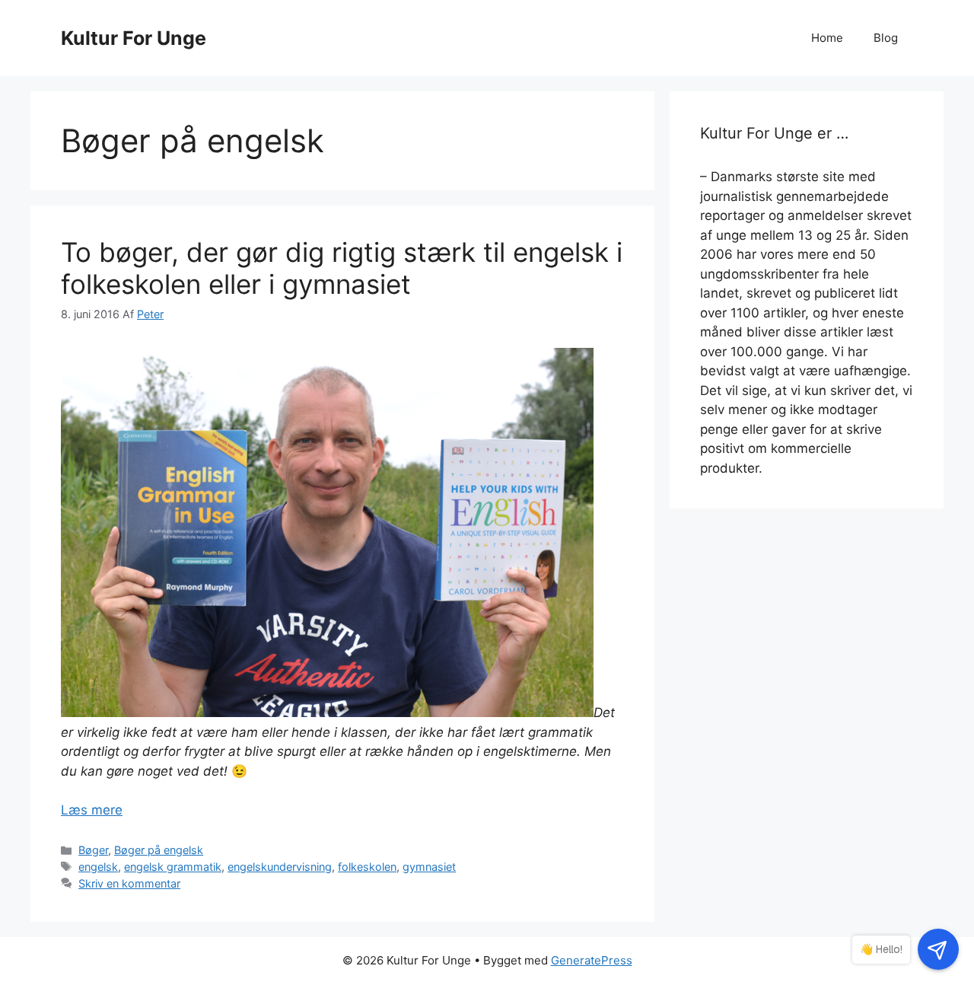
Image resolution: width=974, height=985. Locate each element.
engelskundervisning (280, 866)
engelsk (98, 866)
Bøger (93, 849)
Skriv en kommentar (129, 883)
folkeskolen (367, 866)
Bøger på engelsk (158, 849)
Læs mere (92, 810)
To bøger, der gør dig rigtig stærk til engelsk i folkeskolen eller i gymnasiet (341, 268)
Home (827, 37)
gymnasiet (429, 866)
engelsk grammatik (172, 866)
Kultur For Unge (133, 38)
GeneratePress (591, 960)
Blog (886, 37)
